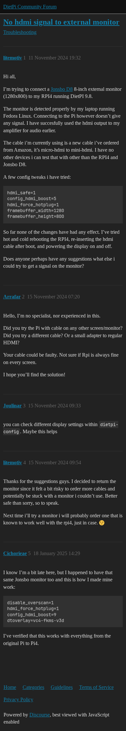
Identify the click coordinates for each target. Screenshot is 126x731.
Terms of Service (96, 687)
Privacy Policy (18, 699)
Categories (33, 687)
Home (10, 687)
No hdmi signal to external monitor (61, 21)
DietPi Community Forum (30, 6)
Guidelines (62, 687)
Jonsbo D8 (62, 89)
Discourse (39, 714)
